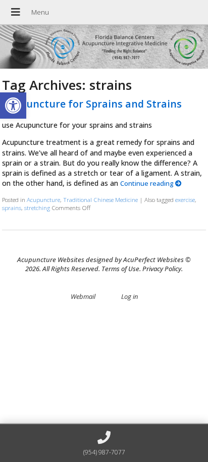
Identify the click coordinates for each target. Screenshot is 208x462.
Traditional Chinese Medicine (100, 199)
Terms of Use (120, 268)
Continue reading (147, 183)
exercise (185, 199)
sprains (11, 207)
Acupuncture (43, 199)
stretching (37, 207)
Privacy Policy (161, 268)
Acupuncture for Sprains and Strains (92, 104)
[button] (13, 105)
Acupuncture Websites (50, 259)
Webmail (83, 296)
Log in (129, 296)
